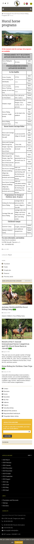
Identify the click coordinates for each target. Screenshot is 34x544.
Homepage (6, 13)
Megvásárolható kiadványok (11, 413)
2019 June (6, 484)
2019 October (7, 473)
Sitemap (5, 503)
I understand (18, 542)
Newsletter (6, 397)
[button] (31, 3)
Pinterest (6, 273)
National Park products (10, 410)
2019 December (7, 468)
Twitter (6, 267)
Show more (28, 280)
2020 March (6, 460)
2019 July (5, 482)
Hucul (13, 13)
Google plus (7, 270)
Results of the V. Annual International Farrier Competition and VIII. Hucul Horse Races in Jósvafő (15, 345)
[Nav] (3, 9)
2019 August (6, 479)
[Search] (31, 9)
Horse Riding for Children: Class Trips (17, 366)
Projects (5, 405)
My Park (6, 399)
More (29, 455)
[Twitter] (5, 3)
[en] (27, 3)
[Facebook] (3, 3)
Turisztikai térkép (8, 408)
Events (5, 394)
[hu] (24, 3)
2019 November (7, 471)
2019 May (6, 487)
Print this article (8, 276)
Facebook (7, 264)
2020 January (7, 465)
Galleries (6, 402)
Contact (5, 388)
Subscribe (7, 436)
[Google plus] (8, 3)
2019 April (6, 490)
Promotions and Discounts (10, 500)
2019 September (8, 476)
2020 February (7, 462)
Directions (6, 391)
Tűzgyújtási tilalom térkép (10, 416)
